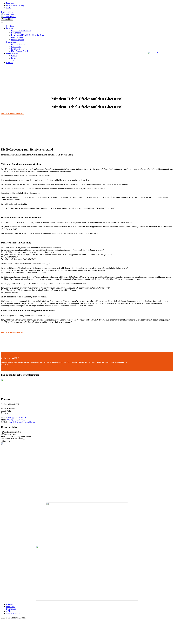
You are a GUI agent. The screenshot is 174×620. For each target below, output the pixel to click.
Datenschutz (11, 609)
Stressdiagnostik (17, 40)
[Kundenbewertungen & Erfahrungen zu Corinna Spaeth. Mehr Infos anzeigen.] (162, 38)
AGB (8, 8)
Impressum (10, 3)
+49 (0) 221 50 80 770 (17, 417)
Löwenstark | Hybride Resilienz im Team (27, 35)
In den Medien (12, 53)
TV (12, 60)
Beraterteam (16, 46)
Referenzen (15, 49)
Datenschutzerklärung (15, 5)
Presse (13, 58)
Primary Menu (7, 19)
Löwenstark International (21, 30)
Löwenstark (11, 28)
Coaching (10, 26)
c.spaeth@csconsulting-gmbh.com (21, 422)
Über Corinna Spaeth (19, 51)
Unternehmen (11, 42)
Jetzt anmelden (7, 12)
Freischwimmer (17, 37)
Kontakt (9, 63)
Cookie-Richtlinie (13, 613)
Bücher (14, 56)
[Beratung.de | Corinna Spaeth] (161, 53)
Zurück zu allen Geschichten (12, 113)
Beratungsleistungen (19, 44)
